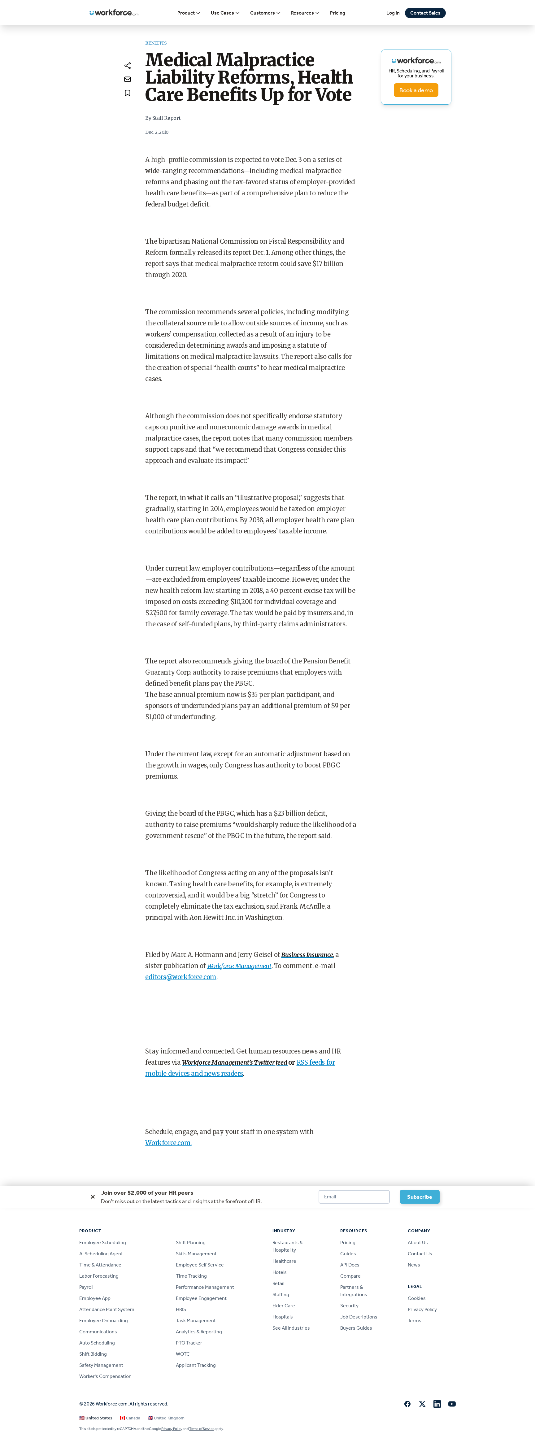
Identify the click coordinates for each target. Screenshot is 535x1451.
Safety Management (101, 1365)
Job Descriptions (358, 1317)
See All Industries (291, 1328)
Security (349, 1306)
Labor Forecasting (99, 1276)
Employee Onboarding (103, 1320)
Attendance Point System (106, 1309)
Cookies (417, 1298)
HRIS (181, 1309)
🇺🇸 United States (95, 1418)
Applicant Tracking (196, 1365)
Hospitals (282, 1317)
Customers (262, 13)
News (414, 1265)
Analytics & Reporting (199, 1332)
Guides (348, 1254)
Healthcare (284, 1261)
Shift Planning (191, 1242)
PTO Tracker (189, 1343)
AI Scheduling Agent (101, 1254)
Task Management (196, 1320)
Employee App (95, 1298)
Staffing (280, 1294)
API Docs (349, 1265)
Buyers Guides (356, 1328)
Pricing (337, 13)
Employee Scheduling (102, 1242)
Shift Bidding (93, 1354)
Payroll (86, 1287)
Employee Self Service (200, 1265)
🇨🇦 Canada (130, 1418)
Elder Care (283, 1306)
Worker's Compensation (105, 1376)
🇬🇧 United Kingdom (166, 1418)
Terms (414, 1320)
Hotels (279, 1272)
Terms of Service (201, 1429)
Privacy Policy (422, 1309)
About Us (418, 1242)
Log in (393, 13)
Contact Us (420, 1254)
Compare (350, 1276)
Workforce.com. (168, 1143)
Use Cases (222, 13)
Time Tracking (191, 1276)
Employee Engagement (201, 1298)
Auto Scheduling (97, 1343)
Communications (98, 1332)
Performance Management (205, 1287)
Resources (302, 13)
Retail (278, 1283)
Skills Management (196, 1254)
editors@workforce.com (180, 977)
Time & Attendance (100, 1265)
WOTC (183, 1354)
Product (186, 13)
